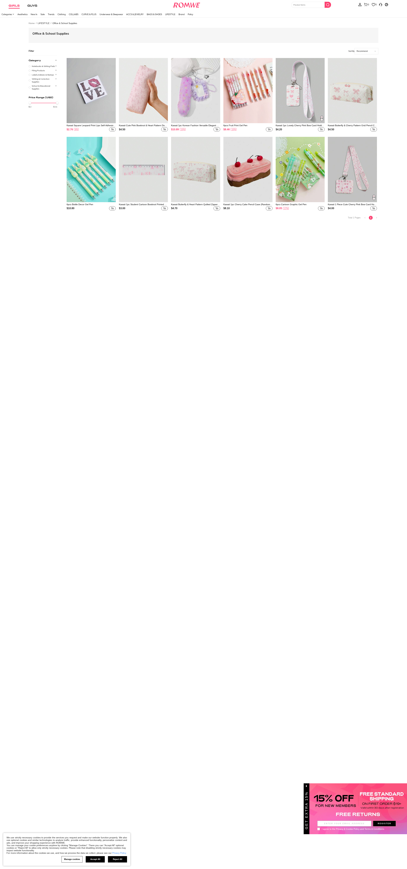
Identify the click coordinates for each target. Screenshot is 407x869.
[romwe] (186, 4)
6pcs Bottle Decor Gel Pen (80, 204)
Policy (190, 14)
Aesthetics (22, 14)
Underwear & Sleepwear (111, 14)
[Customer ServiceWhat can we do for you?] (381, 4)
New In (34, 14)
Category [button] (35, 60)
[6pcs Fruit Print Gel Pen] (247, 90)
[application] (366, 51)
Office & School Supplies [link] (64, 23)
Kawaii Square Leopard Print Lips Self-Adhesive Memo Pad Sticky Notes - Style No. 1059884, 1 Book (91, 125)
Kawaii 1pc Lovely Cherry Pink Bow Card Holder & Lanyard (300, 125)
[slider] (30, 103)
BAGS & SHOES (154, 14)
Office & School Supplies (50, 33)
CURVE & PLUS (89, 14)
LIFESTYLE (170, 14)
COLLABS (73, 14)
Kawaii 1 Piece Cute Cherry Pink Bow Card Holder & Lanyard (352, 204)
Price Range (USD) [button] (41, 97)
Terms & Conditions (374, 829)
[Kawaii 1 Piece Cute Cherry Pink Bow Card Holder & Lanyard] (352, 169)
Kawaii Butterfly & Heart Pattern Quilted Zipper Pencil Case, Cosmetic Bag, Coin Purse (195, 204)
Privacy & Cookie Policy (347, 829)
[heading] (43, 74)
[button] (112, 129)
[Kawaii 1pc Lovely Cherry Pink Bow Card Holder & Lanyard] (300, 90)
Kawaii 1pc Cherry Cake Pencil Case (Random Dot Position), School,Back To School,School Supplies (247, 204)
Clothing (62, 14)
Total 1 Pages (354, 217)
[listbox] (360, 4)
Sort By (351, 51)
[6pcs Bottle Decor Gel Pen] (91, 169)
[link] (365, 218)
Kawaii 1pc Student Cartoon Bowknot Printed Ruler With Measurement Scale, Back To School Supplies (143, 204)
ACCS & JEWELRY (135, 14)
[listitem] (91, 95)
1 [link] (370, 217)
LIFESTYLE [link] (43, 23)
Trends (51, 14)
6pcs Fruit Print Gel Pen (235, 125)
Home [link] (32, 23)
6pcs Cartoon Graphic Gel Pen (291, 204)
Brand (182, 14)
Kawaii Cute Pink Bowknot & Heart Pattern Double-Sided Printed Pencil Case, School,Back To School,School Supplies (143, 125)
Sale (43, 14)
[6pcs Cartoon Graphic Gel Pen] (300, 169)
